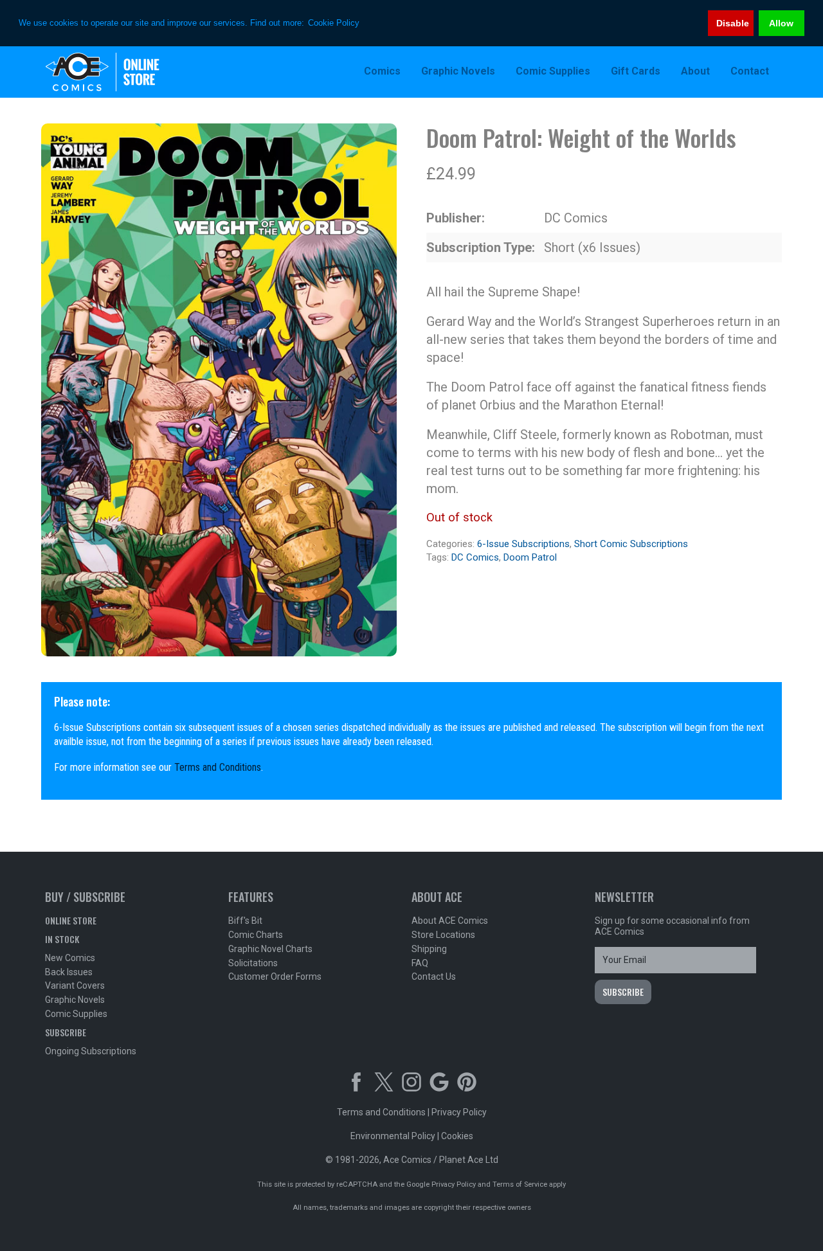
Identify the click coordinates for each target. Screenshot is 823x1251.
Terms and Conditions (217, 767)
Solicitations (253, 963)
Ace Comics (128, 72)
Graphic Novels (75, 1000)
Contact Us (434, 976)
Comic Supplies (76, 1014)
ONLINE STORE (70, 920)
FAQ (420, 963)
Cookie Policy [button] (333, 23)
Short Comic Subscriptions (631, 544)
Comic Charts (255, 935)
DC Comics (475, 557)
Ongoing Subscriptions (90, 1051)
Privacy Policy (459, 1112)
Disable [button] (732, 23)
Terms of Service (520, 1184)
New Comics (70, 958)
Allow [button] (781, 23)
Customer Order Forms (274, 976)
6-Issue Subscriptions (523, 544)
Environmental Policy (392, 1136)
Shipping (429, 949)
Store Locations (443, 935)
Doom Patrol (530, 557)
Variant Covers (75, 985)
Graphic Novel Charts (270, 949)
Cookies (457, 1136)
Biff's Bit (245, 920)
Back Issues (69, 972)
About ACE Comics (450, 920)
